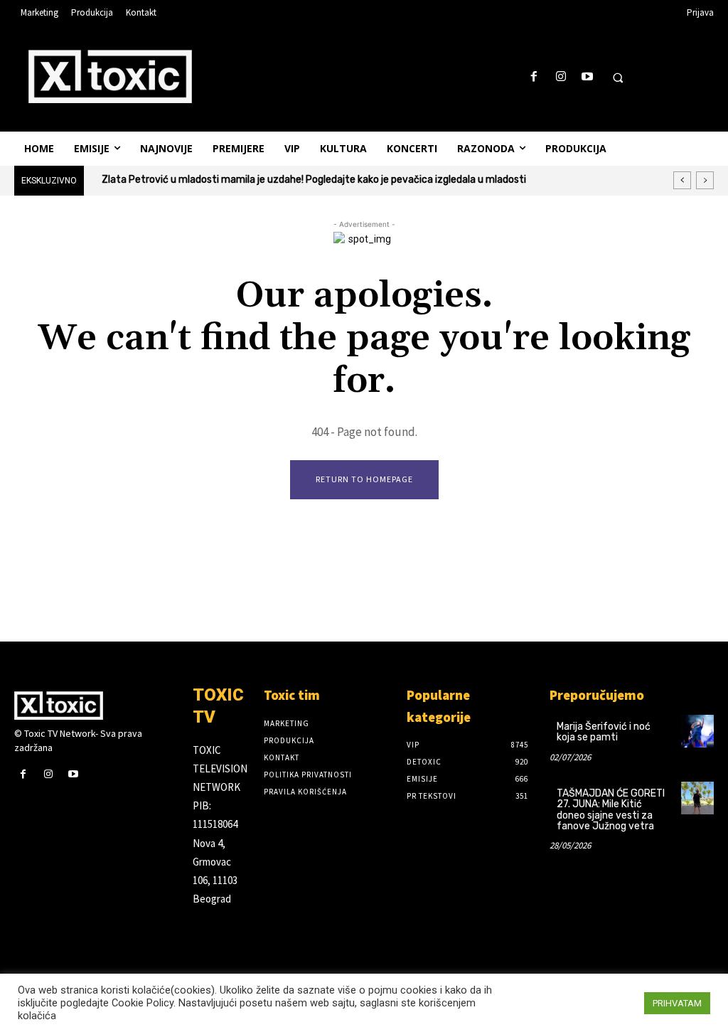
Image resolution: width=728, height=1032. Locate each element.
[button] (618, 77)
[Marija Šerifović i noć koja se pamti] (697, 731)
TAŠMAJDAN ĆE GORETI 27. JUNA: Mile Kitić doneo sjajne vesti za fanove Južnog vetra (611, 809)
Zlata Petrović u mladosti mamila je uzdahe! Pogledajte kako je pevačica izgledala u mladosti (314, 180)
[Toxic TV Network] (96, 705)
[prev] (682, 180)
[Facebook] (534, 77)
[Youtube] (586, 77)
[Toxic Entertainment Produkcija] (110, 76)
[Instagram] (560, 77)
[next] (705, 180)
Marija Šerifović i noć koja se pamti (604, 731)
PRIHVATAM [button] (677, 1003)
